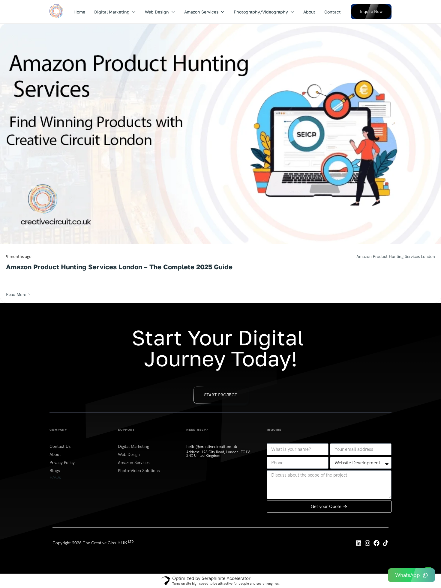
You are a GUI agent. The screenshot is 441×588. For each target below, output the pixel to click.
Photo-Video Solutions (139, 470)
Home (79, 11)
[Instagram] (367, 543)
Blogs (55, 470)
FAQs (55, 477)
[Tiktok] (385, 543)
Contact (332, 11)
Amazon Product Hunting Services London (395, 256)
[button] (371, 11)
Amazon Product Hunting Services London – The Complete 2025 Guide (119, 267)
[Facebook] (377, 543)
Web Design (157, 11)
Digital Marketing (112, 11)
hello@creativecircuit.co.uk (211, 446)
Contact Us (60, 446)
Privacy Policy (62, 462)
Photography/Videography (261, 11)
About (309, 11)
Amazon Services (201, 11)
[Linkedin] (359, 543)
